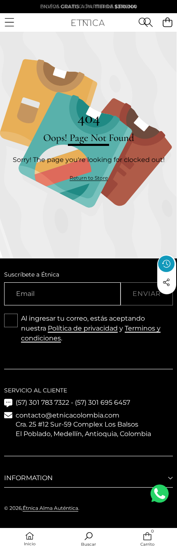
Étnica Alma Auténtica (50, 508)
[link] (89, 178)
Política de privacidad (83, 328)
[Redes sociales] (166, 282)
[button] (148, 22)
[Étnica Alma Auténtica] (88, 22)
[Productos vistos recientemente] (166, 264)
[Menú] (9, 22)
